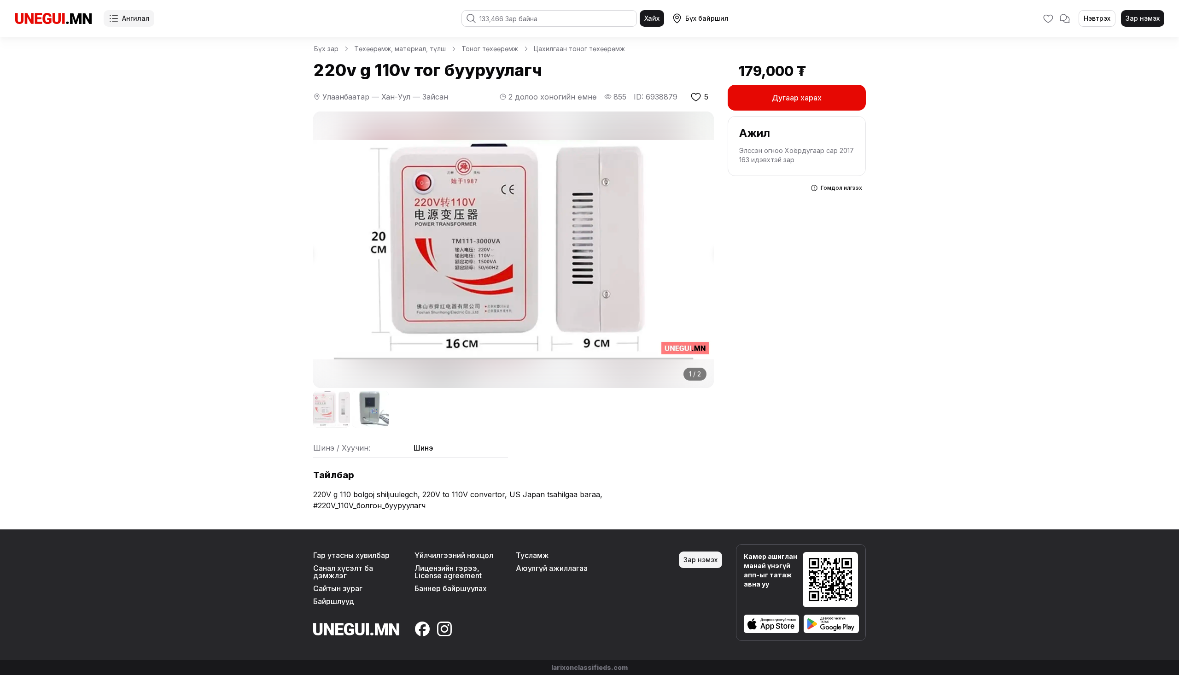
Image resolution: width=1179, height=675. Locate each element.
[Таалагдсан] (1048, 18)
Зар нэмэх (1143, 18)
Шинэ (423, 447)
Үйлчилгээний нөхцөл (453, 555)
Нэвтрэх (1097, 18)
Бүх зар (326, 49)
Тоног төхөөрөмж (489, 49)
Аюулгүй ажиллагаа (552, 568)
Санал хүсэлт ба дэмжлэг (343, 571)
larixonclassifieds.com (589, 667)
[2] (370, 409)
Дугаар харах (797, 97)
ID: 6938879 (655, 97)
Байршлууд (333, 601)
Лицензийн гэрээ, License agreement (448, 571)
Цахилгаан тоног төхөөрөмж (579, 49)
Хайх (652, 18)
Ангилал (136, 18)
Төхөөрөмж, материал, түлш (400, 49)
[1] (331, 409)
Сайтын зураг (337, 588)
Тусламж (532, 555)
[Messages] (1064, 18)
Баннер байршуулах (450, 588)
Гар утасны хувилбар (351, 555)
